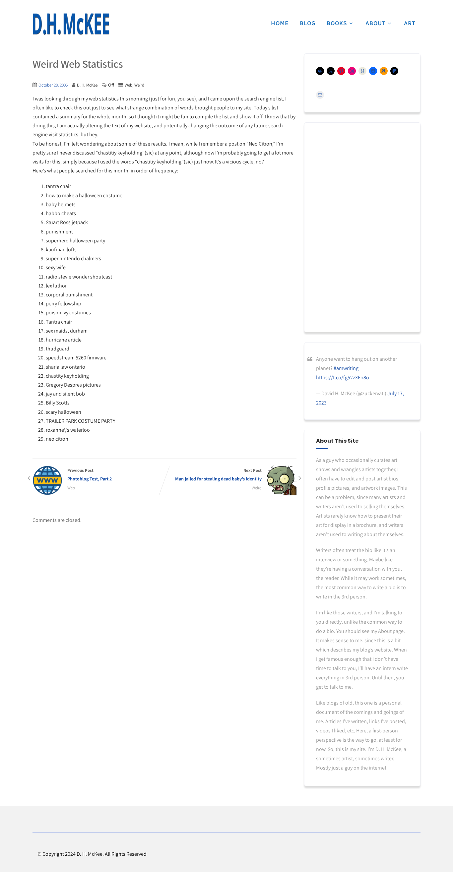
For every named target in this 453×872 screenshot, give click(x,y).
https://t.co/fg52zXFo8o (342, 377)
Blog (308, 23)
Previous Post (89, 474)
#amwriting (346, 368)
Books (337, 23)
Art (410, 23)
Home (280, 23)
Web (128, 85)
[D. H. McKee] (70, 24)
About (375, 23)
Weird (139, 85)
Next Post (218, 474)
